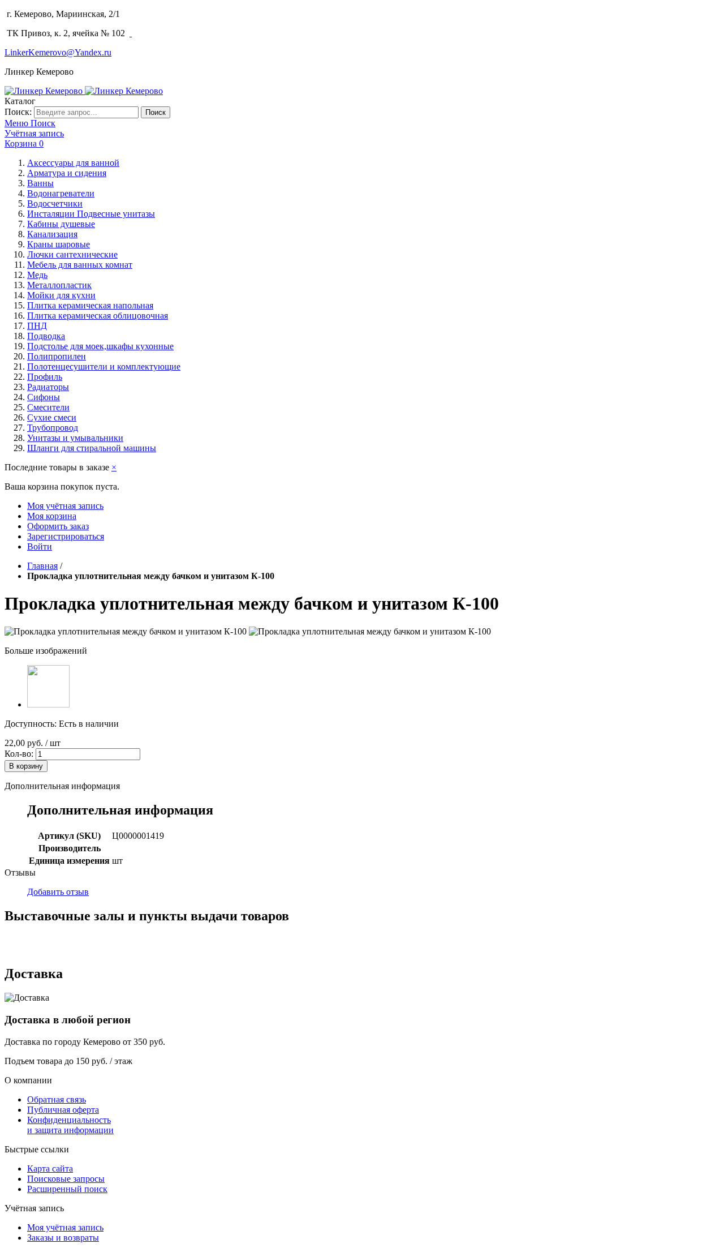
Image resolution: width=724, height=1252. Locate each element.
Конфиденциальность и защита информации (70, 1125)
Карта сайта (50, 1168)
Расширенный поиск (67, 1189)
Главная (42, 566)
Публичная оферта (63, 1109)
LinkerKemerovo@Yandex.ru (58, 52)
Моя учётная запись (65, 506)
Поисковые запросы (66, 1179)
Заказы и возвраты (63, 1237)
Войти (39, 546)
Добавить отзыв (58, 892)
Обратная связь (56, 1099)
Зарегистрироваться (65, 536)
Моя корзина (51, 516)
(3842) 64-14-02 (155, 14)
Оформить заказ (58, 526)
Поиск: (18, 112)
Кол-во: (19, 753)
